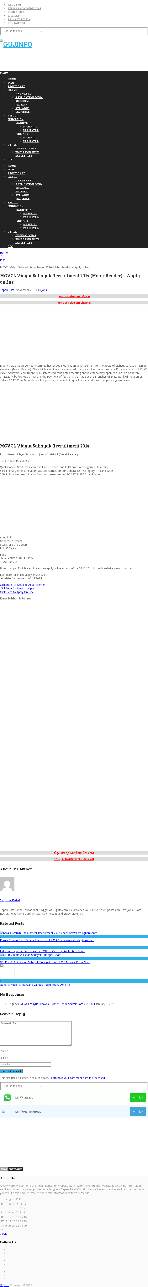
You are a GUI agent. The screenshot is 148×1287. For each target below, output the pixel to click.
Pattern (21, 104)
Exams (12, 90)
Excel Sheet (23, 156)
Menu (4, 72)
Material (22, 112)
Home (12, 79)
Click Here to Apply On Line (17, 592)
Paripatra (31, 130)
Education (16, 119)
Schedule (22, 101)
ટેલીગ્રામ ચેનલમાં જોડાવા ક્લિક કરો (74, 859)
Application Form (29, 97)
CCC (10, 159)
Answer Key (24, 93)
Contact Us (16, 23)
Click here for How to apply (17, 588)
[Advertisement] (70, 61)
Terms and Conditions (24, 8)
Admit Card (16, 86)
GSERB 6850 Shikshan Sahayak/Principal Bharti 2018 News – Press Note (45, 962)
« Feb (3, 1234)
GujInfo (4, 1285)
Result (13, 115)
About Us (15, 4)
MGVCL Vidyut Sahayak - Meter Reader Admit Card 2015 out (57, 1004)
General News (25, 148)
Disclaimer (16, 12)
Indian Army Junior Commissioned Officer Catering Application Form (42, 951)
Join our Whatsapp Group (74, 296)
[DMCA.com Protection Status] (11, 1170)
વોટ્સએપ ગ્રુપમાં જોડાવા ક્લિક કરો (74, 853)
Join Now (138, 1097)
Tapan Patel (7, 290)
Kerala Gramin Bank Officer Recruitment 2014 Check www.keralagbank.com (47, 940)
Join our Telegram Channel (74, 302)
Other (12, 145)
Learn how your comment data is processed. (77, 1078)
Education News (27, 152)
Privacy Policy (19, 19)
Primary (21, 134)
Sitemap (14, 15)
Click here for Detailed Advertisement (23, 585)
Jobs (11, 82)
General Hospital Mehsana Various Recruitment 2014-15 (35, 984)
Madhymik (23, 123)
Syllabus (22, 108)
